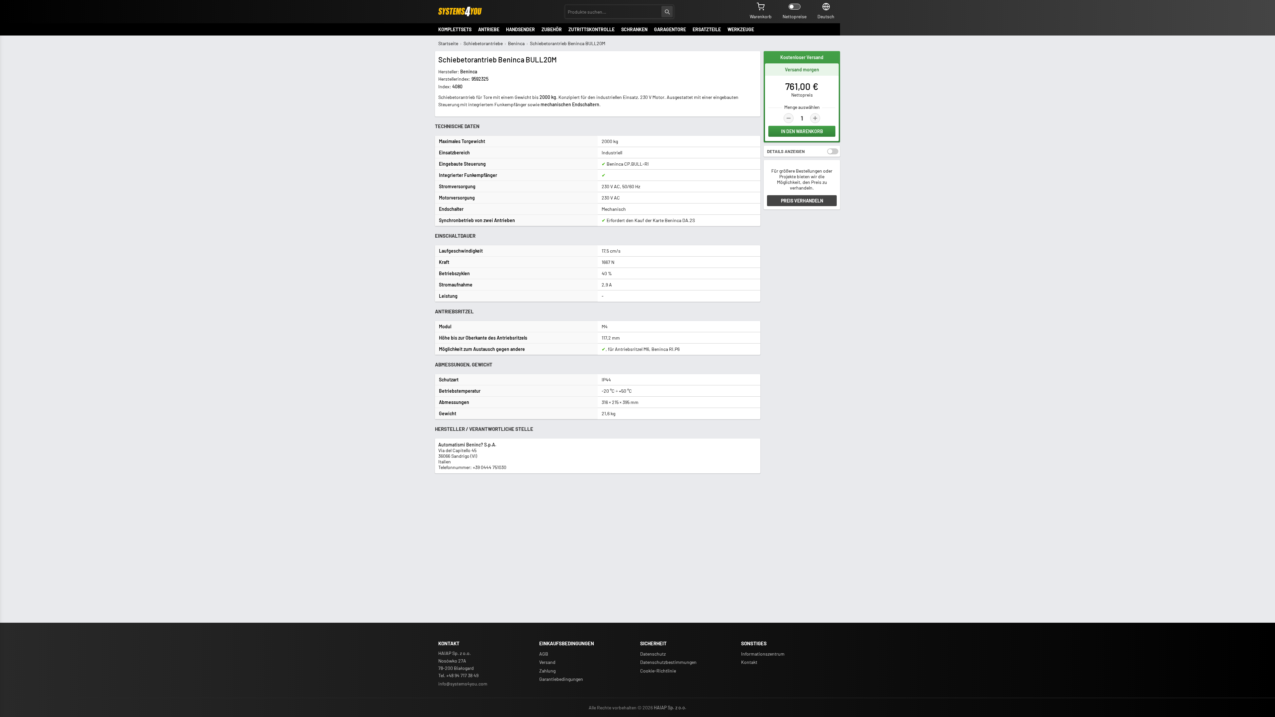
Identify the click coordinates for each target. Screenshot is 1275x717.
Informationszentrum (763, 654)
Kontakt (749, 662)
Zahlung (547, 671)
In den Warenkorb (802, 131)
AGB (543, 654)
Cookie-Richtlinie (658, 671)
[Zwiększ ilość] (815, 118)
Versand (547, 662)
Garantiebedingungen (561, 679)
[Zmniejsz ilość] (789, 118)
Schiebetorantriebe (483, 43)
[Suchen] (667, 11)
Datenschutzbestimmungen (668, 662)
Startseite (448, 43)
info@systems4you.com (462, 683)
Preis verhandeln (802, 200)
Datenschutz (653, 654)
